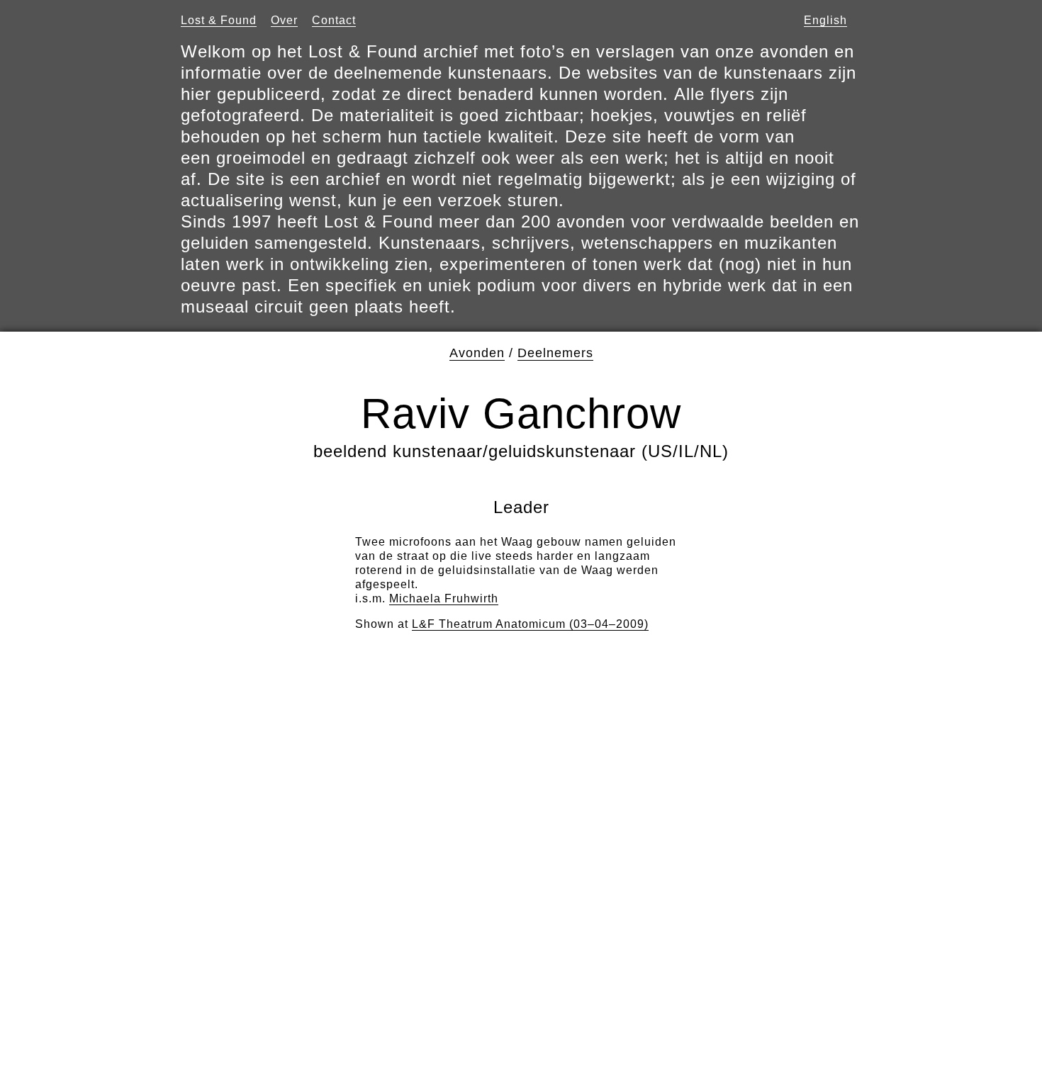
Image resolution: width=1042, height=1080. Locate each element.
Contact (334, 20)
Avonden (477, 353)
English (825, 20)
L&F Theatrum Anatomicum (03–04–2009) (530, 624)
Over (284, 20)
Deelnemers (555, 353)
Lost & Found (219, 20)
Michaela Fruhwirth (443, 598)
